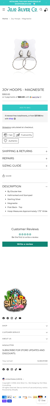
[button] (25, 97)
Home (5, 19)
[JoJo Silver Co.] (22, 9)
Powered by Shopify (10, 390)
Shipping (6, 127)
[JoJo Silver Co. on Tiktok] (16, 318)
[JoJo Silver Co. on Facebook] (3, 318)
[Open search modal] (40, 9)
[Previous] (4, 3)
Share (9, 176)
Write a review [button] (25, 244)
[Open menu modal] (3, 9)
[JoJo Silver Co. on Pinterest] (7, 318)
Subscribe (42, 361)
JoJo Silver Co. (22, 383)
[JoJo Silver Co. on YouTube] (20, 318)
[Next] (46, 3)
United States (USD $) (13, 379)
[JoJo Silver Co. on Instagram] (12, 318)
